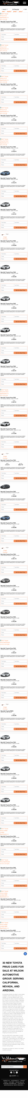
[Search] (25, 1066)
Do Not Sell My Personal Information (13, 1082)
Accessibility (15, 1080)
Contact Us (6, 1080)
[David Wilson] (11, 3)
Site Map (11, 1082)
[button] (25, 953)
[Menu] (24, 3)
